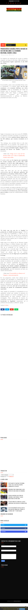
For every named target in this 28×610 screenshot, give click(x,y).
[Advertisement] (14, 27)
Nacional (12, 55)
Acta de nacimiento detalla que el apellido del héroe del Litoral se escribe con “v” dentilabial (16, 509)
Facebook (3, 528)
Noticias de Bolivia (17, 601)
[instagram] (11, 3)
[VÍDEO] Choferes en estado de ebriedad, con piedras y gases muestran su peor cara (15, 497)
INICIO (3, 45)
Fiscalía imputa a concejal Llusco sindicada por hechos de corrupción (17, 502)
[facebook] (6, 3)
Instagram (3, 531)
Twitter (2, 524)
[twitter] (8, 3)
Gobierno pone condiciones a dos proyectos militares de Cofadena (16, 490)
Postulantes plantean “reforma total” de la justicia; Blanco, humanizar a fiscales (16, 484)
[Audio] (16, 3)
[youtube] (13, 3)
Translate (11, 476)
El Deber (6, 305)
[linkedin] (18, 3)
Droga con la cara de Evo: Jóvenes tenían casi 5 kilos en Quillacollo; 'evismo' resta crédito (14, 155)
